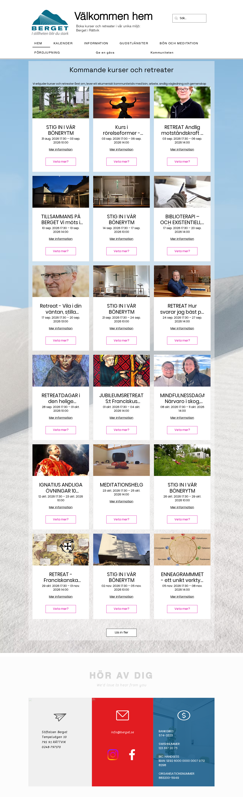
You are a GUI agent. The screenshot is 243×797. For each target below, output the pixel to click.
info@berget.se (122, 732)
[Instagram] (113, 754)
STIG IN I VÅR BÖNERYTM (60, 130)
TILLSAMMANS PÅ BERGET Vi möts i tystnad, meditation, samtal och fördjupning (60, 219)
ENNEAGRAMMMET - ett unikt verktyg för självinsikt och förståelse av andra (182, 577)
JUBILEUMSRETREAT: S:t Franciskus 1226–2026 (121, 398)
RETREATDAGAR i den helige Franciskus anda (60, 398)
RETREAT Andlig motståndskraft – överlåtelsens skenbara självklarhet (182, 130)
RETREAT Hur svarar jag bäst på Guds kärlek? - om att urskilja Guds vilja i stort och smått (182, 309)
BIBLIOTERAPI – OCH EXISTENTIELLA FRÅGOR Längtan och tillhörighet (182, 219)
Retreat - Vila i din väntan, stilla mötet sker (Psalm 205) (61, 309)
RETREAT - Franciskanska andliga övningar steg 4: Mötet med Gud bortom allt (61, 577)
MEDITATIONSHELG (121, 485)
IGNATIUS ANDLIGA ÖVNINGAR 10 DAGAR (60, 488)
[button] (99, 43)
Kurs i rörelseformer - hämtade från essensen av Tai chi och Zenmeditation (121, 130)
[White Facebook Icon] (132, 754)
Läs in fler (121, 632)
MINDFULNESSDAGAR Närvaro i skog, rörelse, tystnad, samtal (182, 398)
